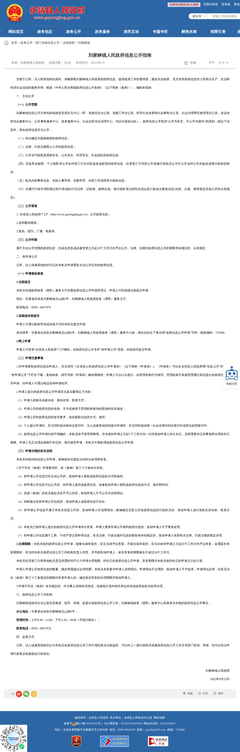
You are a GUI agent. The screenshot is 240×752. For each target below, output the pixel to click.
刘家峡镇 (84, 42)
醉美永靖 (189, 31)
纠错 (190, 693)
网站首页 (15, 31)
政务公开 (73, 31)
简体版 (225, 4)
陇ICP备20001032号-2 (90, 723)
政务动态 (44, 31)
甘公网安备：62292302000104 (123, 723)
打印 (205, 693)
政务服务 (102, 31)
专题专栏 (160, 31)
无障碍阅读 (210, 4)
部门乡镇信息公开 (48, 42)
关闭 (220, 693)
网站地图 (159, 717)
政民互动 (131, 31)
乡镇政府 (69, 42)
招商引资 (218, 31)
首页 (14, 42)
